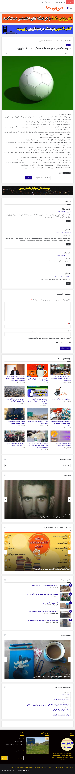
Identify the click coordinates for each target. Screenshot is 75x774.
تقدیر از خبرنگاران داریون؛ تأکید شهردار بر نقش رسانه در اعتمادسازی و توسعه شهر (61, 379)
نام (69, 324)
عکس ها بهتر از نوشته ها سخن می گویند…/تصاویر (44, 585)
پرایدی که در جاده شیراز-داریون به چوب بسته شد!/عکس (43, 611)
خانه (68, 41)
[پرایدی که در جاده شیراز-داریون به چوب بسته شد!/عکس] (65, 614)
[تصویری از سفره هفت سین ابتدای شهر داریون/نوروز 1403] (65, 597)
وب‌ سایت (33, 331)
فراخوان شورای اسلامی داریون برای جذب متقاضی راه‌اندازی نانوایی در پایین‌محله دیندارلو (38, 446)
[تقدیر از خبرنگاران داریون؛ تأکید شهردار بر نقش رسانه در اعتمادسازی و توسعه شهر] (60, 369)
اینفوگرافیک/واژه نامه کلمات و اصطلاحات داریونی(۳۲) (51, 569)
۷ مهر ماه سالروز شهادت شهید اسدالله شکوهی (54, 516)
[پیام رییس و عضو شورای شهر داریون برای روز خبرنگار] (37, 370)
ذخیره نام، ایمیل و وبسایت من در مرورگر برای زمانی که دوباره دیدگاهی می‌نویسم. (48, 338)
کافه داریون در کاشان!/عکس (50, 603)
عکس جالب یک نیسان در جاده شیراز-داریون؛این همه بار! (43, 620)
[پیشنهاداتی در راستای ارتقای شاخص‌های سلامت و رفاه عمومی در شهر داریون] (37, 391)
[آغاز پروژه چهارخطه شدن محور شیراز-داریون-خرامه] (37, 414)
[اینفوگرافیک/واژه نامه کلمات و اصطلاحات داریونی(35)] (60, 436)
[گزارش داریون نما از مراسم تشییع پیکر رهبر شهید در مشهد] (14, 436)
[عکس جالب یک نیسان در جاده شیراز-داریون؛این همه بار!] (65, 623)
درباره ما (20, 748)
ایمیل (69, 331)
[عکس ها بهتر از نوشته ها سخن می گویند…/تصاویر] (65, 588)
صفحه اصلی (19, 751)
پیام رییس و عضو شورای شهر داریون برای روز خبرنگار (38, 380)
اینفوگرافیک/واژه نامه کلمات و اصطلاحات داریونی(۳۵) (63, 445)
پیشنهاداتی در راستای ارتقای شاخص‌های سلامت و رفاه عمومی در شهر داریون (38, 401)
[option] (37, 499)
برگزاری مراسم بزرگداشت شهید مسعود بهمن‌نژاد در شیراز (16, 422)
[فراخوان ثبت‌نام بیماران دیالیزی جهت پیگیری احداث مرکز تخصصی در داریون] (60, 414)
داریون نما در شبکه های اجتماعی (13, 745)
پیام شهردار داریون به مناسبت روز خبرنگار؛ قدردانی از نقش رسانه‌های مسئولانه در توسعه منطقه (41, 2)
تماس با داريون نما (17, 742)
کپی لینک (28, 178)
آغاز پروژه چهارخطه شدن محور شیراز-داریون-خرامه (38, 422)
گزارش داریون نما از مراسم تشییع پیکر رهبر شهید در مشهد (16, 445)
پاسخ (68, 221)
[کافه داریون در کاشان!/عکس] (65, 605)
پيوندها (20, 738)
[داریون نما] (54, 8)
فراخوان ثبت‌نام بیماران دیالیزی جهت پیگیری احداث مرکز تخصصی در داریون (61, 423)
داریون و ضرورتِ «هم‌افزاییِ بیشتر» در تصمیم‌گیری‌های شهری (15, 400)
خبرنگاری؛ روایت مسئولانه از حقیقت (61, 399)
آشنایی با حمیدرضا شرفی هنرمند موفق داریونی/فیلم (52, 676)
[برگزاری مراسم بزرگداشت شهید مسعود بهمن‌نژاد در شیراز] (14, 414)
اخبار (64, 41)
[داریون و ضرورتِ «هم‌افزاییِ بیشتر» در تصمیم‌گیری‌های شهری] (14, 391)
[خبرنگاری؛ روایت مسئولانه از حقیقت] (60, 391)
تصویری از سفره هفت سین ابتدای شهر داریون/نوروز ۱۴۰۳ (42, 594)
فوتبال (60, 173)
